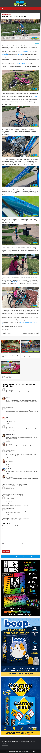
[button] (2, 8)
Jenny (7, 425)
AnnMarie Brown (9, 434)
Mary (7, 388)
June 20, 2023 (29, 356)
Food (8, 349)
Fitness (4, 14)
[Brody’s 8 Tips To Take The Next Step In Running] (30, 346)
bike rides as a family (21, 63)
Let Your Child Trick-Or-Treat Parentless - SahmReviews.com (17, 505)
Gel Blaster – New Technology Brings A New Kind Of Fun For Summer (10, 375)
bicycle (5, 329)
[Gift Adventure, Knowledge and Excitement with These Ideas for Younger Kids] (10, 346)
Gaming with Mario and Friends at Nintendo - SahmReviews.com (17, 518)
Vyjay (7, 417)
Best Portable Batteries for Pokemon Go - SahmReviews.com (17, 484)
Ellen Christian (9, 468)
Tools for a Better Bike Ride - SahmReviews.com (14, 494)
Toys (9, 351)
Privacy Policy (4, 743)
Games (11, 349)
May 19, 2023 (9, 377)
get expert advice (12, 323)
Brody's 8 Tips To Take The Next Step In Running (14, 519)
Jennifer (8, 442)
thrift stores (34, 96)
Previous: (6, 333)
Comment (4, 528)
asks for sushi (5, 54)
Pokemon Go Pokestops (27, 278)
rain (7, 397)
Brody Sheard (24, 356)
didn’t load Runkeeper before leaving (19, 281)
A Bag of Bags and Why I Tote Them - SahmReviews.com (16, 485)
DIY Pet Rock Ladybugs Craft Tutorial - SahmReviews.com (16, 495)
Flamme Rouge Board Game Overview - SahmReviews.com (16, 516)
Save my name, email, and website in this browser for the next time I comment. (18, 548)
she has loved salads (11, 53)
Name (3, 543)
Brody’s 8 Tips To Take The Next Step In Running (29, 354)
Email (22, 543)
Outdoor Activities (8, 14)
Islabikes (8, 329)
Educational (4, 349)
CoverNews (27, 751)
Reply (8, 395)
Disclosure (36, 43)
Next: (31, 333)
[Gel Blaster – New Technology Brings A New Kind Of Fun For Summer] (10, 367)
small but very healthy (24, 51)
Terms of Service (5, 745)
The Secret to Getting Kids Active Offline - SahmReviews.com (17, 506)
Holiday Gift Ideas (15, 349)
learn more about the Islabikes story (27, 322)
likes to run (20, 54)
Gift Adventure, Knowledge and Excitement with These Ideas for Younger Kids (10, 355)
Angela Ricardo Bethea (10, 475)
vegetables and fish (27, 53)
